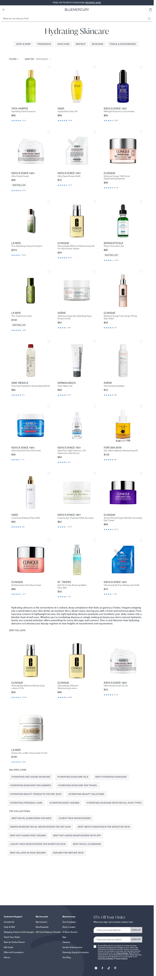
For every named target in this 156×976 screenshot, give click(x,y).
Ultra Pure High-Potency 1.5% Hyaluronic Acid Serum (72, 451)
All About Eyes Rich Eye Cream (26, 585)
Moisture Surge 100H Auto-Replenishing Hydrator (117, 177)
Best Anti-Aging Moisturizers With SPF (77, 835)
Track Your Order (12, 937)
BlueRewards (42, 927)
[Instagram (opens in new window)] (96, 967)
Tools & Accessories (123, 44)
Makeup (80, 44)
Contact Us (9, 922)
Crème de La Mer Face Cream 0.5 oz (29, 753)
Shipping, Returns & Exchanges (19, 932)
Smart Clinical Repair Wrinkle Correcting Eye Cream (123, 519)
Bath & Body (23, 44)
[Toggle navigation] (3, 9)
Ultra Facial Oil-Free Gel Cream (26, 450)
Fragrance (44, 44)
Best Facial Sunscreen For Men (31, 818)
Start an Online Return (14, 942)
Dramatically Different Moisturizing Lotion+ (68, 687)
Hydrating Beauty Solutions (86, 794)
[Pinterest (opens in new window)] (115, 967)
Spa (64, 937)
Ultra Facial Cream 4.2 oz (116, 685)
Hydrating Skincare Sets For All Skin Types (114, 802)
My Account (41, 922)
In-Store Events (69, 932)
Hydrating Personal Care (26, 802)
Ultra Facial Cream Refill (69, 176)
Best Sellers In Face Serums (28, 852)
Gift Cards (8, 947)
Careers (66, 942)
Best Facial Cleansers (87, 844)
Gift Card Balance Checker (48, 932)
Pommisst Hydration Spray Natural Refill (30, 386)
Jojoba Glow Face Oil (67, 111)
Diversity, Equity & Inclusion (75, 952)
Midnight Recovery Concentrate (119, 111)
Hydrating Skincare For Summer (30, 785)
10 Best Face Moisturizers (74, 818)
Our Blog (66, 957)
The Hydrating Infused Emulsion (26, 246)
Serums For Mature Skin (68, 852)
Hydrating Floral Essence (23, 111)
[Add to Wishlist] (49, 67)
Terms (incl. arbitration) (106, 959)
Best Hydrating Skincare (111, 776)
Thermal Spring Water (114, 386)
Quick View (30, 86)
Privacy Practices (122, 953)
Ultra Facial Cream (20, 176)
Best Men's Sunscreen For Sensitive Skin (104, 826)
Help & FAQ (9, 927)
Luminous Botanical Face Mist (25, 518)
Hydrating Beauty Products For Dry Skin (35, 794)
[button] (150, 9)
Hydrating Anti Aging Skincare (31, 776)
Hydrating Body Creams (64, 802)
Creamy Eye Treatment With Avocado (75, 518)
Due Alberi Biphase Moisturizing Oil (121, 450)
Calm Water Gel (65, 386)
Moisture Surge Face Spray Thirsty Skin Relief (120, 317)
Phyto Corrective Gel (114, 246)
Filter (13, 59)
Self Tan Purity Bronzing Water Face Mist (72, 586)
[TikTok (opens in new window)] (108, 967)
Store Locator (69, 927)
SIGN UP (136, 929)
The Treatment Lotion (21, 316)
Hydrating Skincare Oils (72, 776)
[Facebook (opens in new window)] (102, 967)
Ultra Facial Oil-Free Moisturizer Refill (121, 585)
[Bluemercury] (77, 9)
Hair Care (63, 44)
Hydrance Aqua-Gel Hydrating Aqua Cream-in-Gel (75, 317)
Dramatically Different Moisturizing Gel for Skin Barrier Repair (76, 247)
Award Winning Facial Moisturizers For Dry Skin (40, 826)
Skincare (97, 44)
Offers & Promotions (13, 952)
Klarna (7, 957)
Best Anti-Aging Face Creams (28, 835)
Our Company (69, 922)
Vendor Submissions (72, 947)
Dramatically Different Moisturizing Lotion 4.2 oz (28, 687)
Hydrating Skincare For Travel (77, 785)
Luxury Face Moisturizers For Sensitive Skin (38, 844)
